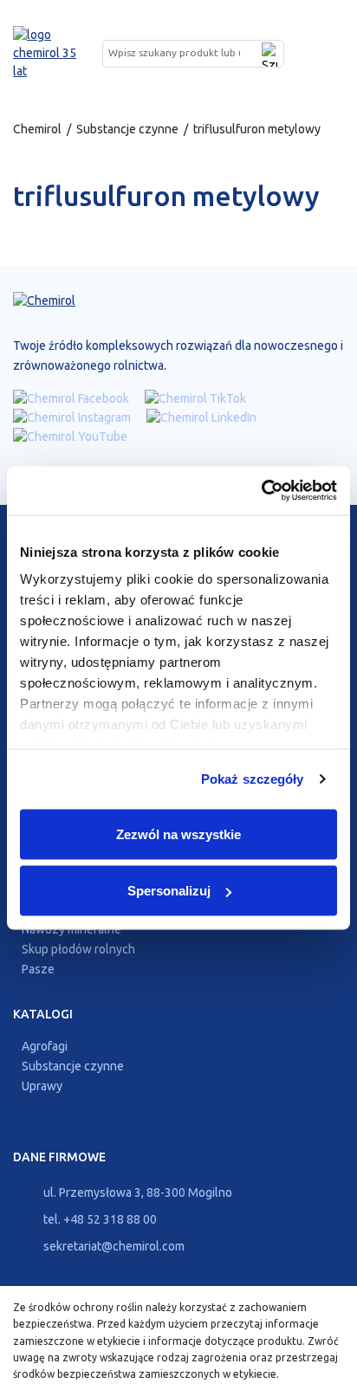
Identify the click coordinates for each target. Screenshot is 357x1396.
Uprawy (42, 1086)
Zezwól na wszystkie (178, 833)
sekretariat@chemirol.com (113, 1246)
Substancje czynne (127, 129)
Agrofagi (45, 1046)
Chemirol (37, 129)
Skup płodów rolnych (78, 949)
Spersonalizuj (169, 890)
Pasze (38, 969)
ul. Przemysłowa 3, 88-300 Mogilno (136, 1192)
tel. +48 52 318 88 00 (99, 1219)
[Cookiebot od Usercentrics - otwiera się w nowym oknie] (261, 491)
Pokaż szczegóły (252, 779)
